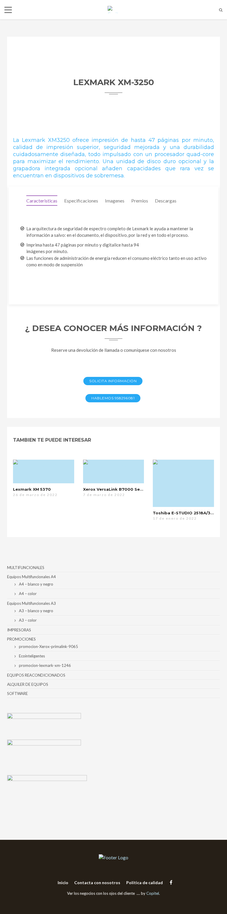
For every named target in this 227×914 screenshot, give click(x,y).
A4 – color (28, 593)
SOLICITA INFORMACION (113, 381)
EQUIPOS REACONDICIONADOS (36, 675)
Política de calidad (144, 882)
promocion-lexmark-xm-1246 (45, 665)
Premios (139, 200)
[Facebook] (169, 882)
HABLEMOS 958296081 (112, 398)
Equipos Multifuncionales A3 (31, 603)
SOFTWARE (17, 693)
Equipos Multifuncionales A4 (31, 576)
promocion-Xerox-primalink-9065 (48, 646)
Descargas (165, 200)
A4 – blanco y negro (36, 584)
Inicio (63, 882)
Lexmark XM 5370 (32, 489)
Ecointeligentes (32, 656)
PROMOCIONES (21, 639)
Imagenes (114, 200)
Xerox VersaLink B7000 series (115, 489)
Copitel (152, 893)
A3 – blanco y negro (36, 610)
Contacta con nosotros (97, 882)
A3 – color (28, 620)
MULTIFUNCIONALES (25, 567)
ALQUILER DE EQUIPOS (27, 684)
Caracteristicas (41, 200)
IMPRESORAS (19, 630)
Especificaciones (81, 200)
